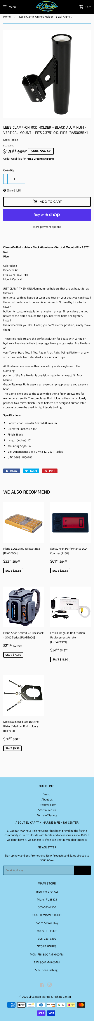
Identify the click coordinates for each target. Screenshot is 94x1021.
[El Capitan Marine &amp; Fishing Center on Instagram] (49, 985)
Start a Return (47, 810)
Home (7, 16)
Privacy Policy (47, 804)
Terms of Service (47, 815)
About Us (47, 799)
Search (47, 794)
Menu (12, 7)
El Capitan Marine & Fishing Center (50, 996)
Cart (88, 7)
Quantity (8, 170)
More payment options (47, 226)
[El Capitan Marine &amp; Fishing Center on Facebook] (42, 985)
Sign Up (82, 870)
